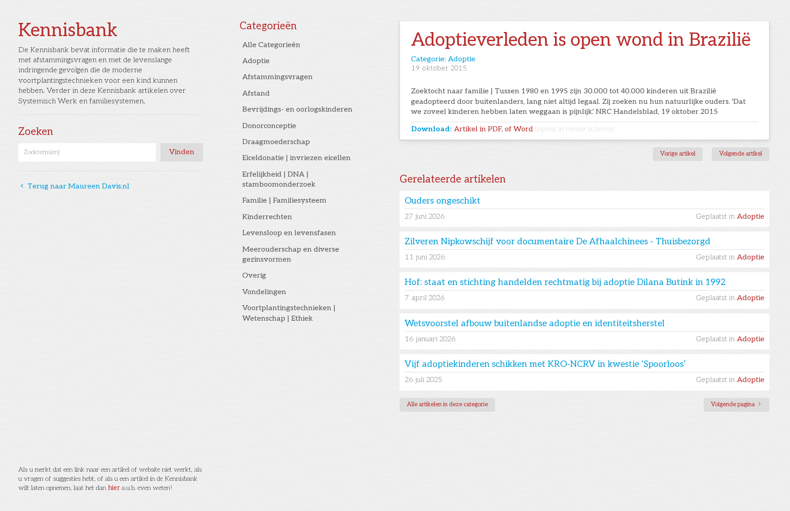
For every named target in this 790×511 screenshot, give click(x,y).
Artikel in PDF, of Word (534, 129)
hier (114, 488)
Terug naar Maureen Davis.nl (73, 186)
